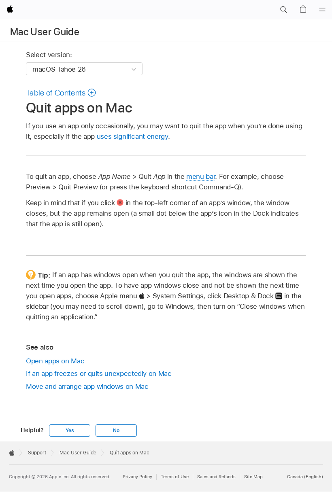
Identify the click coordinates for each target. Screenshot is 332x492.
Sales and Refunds (216, 476)
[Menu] (322, 9)
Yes (70, 430)
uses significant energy (132, 136)
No (116, 430)
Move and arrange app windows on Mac (87, 386)
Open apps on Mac (55, 361)
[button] (283, 9)
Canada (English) (305, 476)
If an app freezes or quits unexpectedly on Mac (99, 373)
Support (37, 453)
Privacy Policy (137, 476)
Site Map (253, 476)
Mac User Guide (44, 32)
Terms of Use (175, 476)
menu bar (200, 176)
